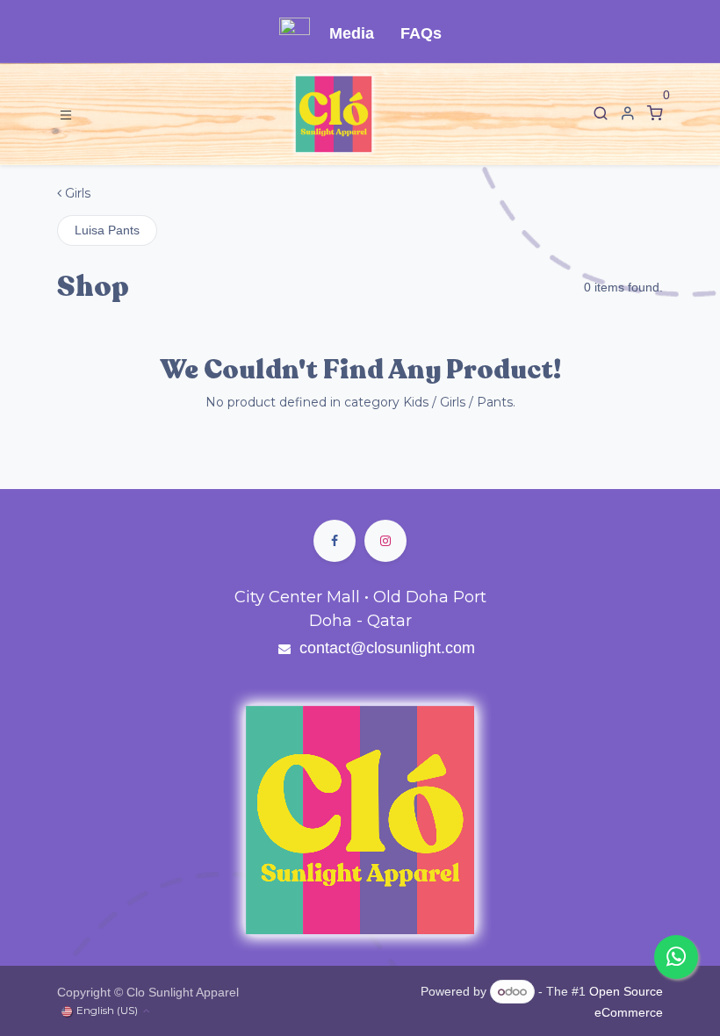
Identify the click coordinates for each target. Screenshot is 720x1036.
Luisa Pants (107, 230)
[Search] (600, 114)
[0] (655, 114)
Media (351, 33)
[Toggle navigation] (66, 114)
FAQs (421, 33)
